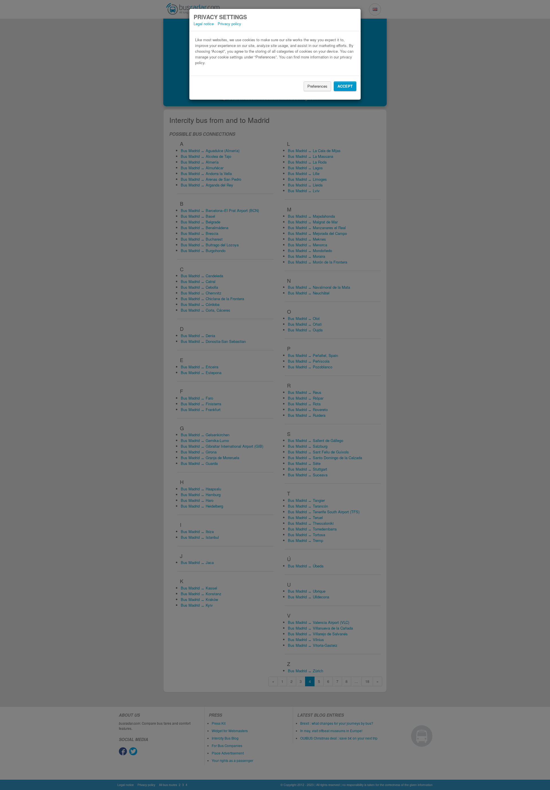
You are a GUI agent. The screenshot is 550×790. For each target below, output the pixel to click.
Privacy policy (229, 23)
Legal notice (204, 23)
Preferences (317, 86)
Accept (345, 86)
